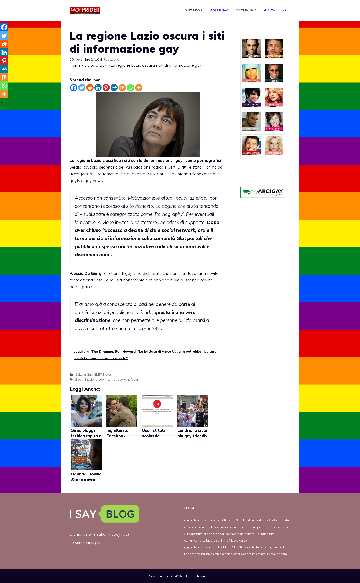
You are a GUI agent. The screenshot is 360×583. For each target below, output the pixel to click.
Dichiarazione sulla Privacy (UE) (99, 534)
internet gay (114, 379)
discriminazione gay (89, 379)
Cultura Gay (246, 10)
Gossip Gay (219, 10)
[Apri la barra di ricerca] (284, 10)
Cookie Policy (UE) (86, 542)
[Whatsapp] (130, 87)
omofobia (131, 379)
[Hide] (1, 102)
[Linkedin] (98, 87)
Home (75, 65)
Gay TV (269, 10)
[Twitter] (81, 87)
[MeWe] (114, 87)
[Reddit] (90, 87)
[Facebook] (73, 87)
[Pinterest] (106, 87)
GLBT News (193, 10)
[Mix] (122, 87)
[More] (138, 87)
